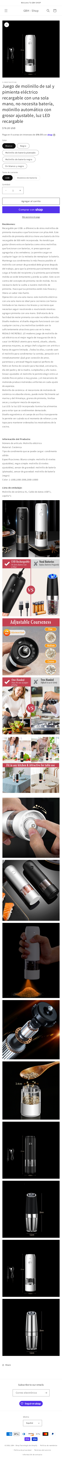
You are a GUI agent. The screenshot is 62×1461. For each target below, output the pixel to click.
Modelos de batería (28, 178)
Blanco (8, 146)
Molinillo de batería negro (18, 159)
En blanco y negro (14, 166)
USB (7, 177)
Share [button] (8, 1365)
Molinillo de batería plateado (20, 152)
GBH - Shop (15, 1445)
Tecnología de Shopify (28, 1445)
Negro (23, 146)
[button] (6, 10)
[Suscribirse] (46, 1392)
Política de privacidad (22, 1450)
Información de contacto (32, 1455)
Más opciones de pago (31, 217)
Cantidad (6, 184)
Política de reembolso (48, 1445)
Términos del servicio (42, 1450)
